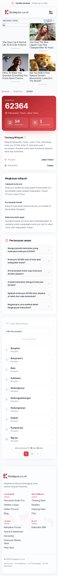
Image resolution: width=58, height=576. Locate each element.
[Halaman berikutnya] (37, 453)
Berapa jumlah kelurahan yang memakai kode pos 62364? (23, 249)
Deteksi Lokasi (11, 504)
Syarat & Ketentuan (13, 531)
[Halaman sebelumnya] (20, 453)
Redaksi (36, 504)
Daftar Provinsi (11, 509)
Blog (6, 513)
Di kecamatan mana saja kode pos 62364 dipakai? (25, 272)
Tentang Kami (38, 500)
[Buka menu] (50, 12)
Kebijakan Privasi (12, 527)
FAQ (34, 513)
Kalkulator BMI (39, 527)
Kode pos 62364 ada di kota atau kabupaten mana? (24, 261)
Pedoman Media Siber (12, 542)
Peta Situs (9, 547)
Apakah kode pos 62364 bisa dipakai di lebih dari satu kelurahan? (26, 294)
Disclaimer (9, 536)
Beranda (5, 91)
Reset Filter (30, 339)
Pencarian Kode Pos (14, 500)
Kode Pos (17, 91)
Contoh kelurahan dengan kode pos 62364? (25, 283)
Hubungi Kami (38, 509)
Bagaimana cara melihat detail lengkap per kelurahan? (23, 306)
